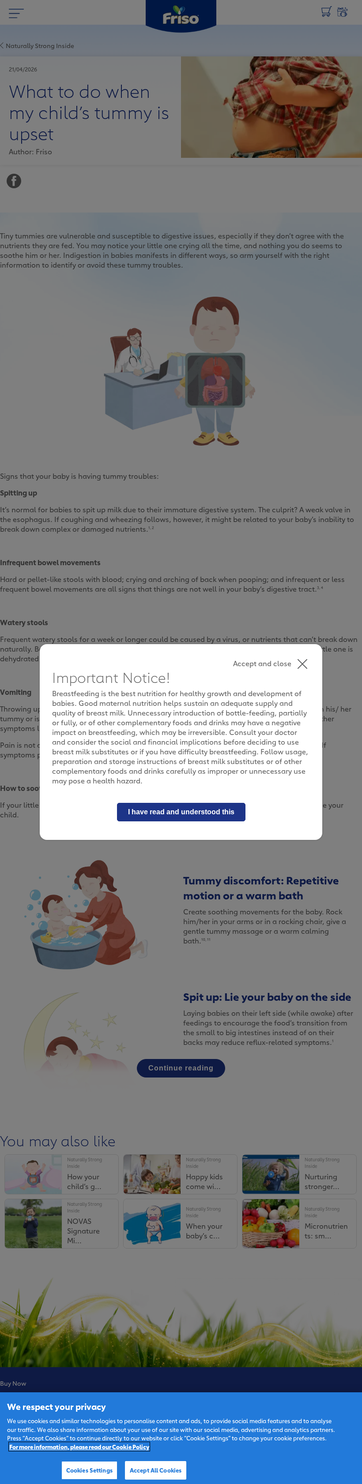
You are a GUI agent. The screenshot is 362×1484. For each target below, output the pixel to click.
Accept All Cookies (155, 1470)
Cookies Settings (89, 1470)
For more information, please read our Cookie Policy (79, 1446)
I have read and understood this (181, 812)
